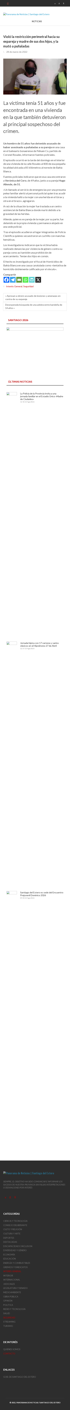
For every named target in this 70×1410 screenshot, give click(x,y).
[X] (38, 280)
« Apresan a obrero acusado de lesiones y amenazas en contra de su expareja (33, 297)
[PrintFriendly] (32, 280)
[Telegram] (13, 280)
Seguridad (28, 286)
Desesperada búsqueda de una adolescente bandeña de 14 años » (33, 306)
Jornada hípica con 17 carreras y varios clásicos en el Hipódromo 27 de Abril (39, 644)
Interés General (14, 286)
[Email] (19, 280)
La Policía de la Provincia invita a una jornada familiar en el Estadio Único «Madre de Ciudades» (41, 396)
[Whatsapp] (25, 280)
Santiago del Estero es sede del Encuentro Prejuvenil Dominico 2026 (41, 894)
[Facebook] (6, 280)
